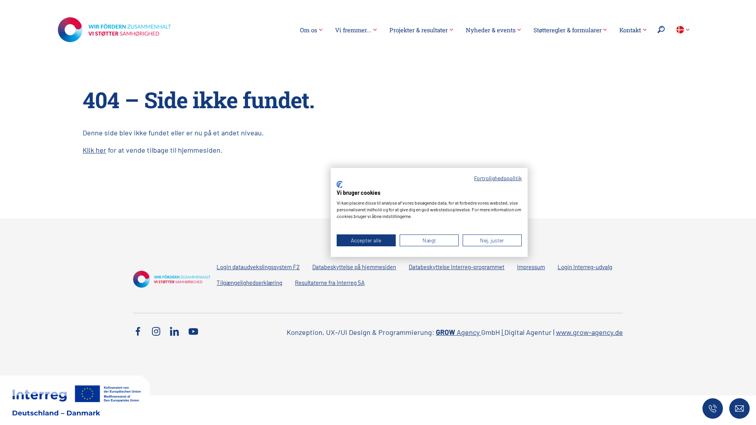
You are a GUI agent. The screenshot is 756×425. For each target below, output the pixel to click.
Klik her (94, 150)
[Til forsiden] (114, 28)
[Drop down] (683, 30)
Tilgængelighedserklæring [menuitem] (249, 282)
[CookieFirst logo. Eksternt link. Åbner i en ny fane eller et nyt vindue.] (340, 184)
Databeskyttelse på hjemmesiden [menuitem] (354, 266)
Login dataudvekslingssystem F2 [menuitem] (258, 266)
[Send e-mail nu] (739, 408)
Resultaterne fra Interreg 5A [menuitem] (330, 282)
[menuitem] (311, 29)
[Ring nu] (712, 408)
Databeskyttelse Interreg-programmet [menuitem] (456, 266)
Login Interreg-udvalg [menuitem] (585, 266)
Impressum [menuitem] (531, 266)
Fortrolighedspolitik (498, 178)
